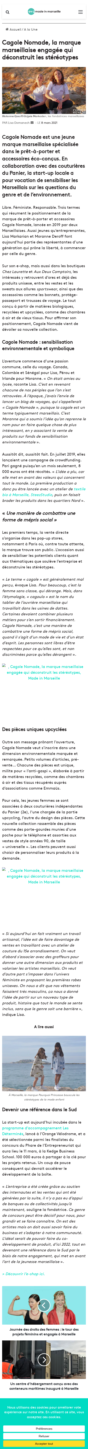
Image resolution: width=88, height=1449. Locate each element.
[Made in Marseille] (44, 11)
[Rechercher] (7, 13)
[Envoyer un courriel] (32, 122)
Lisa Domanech (19, 122)
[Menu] (80, 13)
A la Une (31, 29)
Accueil (15, 29)
